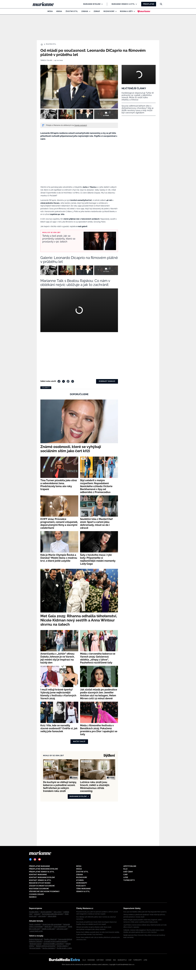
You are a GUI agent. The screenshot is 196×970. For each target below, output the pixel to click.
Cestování (37, 914)
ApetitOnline (129, 866)
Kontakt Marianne (38, 874)
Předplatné (148, 4)
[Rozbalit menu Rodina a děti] (134, 11)
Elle (125, 869)
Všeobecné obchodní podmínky (44, 891)
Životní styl (72, 11)
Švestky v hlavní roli (50, 939)
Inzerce (33, 897)
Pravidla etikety (34, 912)
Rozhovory (109, 11)
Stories (80, 880)
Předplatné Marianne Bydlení (43, 869)
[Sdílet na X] (63, 381)
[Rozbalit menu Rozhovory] (115, 11)
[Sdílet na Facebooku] (59, 381)
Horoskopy (81, 883)
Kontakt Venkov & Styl (40, 880)
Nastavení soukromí (39, 889)
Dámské (108, 960)
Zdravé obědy (52, 916)
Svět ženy (128, 872)
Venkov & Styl (83, 891)
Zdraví (97, 11)
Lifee (125, 877)
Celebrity (46, 387)
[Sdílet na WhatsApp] (72, 381)
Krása (59, 11)
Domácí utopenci (62, 946)
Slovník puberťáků (46, 912)
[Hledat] (161, 4)
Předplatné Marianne (39, 866)
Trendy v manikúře (35, 924)
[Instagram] (35, 859)
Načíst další (79, 741)
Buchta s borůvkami (48, 948)
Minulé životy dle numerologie (51, 924)
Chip (125, 874)
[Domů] (45, 4)
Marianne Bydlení (91, 4)
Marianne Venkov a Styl (123, 4)
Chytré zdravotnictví (59, 926)
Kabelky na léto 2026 (48, 929)
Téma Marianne (83, 889)
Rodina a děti (126, 11)
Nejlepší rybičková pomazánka (45, 946)
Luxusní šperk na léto (36, 931)
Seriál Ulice (48, 926)
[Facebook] (30, 859)
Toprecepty (129, 880)
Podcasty (81, 886)
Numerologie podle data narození (52, 914)
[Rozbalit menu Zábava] (89, 11)
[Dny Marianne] (143, 11)
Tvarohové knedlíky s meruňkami (53, 943)
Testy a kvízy (57, 912)
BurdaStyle (122, 960)
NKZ (114, 960)
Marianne (91, 960)
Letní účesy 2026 (61, 929)
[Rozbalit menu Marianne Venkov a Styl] (136, 4)
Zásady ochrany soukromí (42, 886)
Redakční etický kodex (40, 883)
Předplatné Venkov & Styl (41, 872)
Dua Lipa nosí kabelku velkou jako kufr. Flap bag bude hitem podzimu (145, 912)
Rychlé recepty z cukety (64, 948)
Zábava (84, 11)
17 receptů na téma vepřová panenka (55, 941)
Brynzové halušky (35, 948)
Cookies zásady (36, 894)
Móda (50, 11)
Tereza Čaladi (46, 60)
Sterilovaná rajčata (35, 943)
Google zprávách (80, 125)
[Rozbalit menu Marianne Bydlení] (101, 4)
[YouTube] (39, 859)
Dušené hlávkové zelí (35, 939)
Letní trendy (42, 916)
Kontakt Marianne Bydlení (42, 877)
